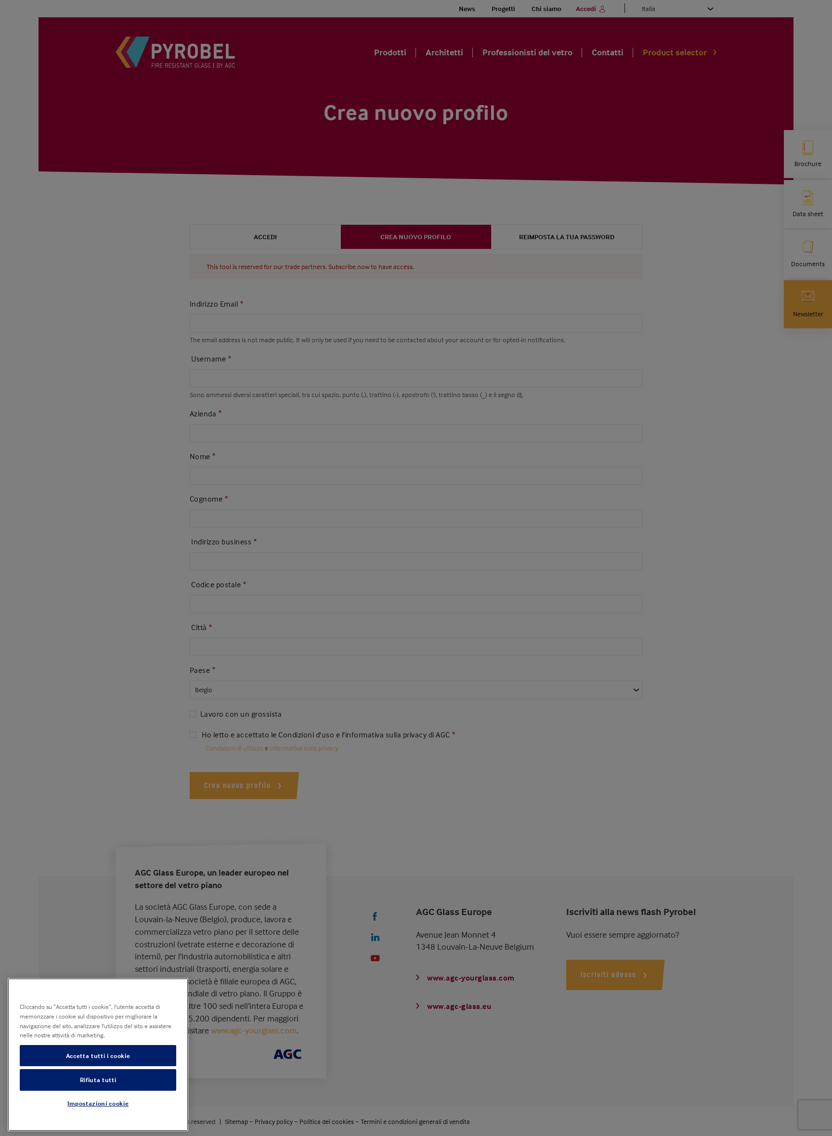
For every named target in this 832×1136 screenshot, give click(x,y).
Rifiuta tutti (98, 1080)
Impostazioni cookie (98, 1104)
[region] (98, 1054)
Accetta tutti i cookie (98, 1055)
